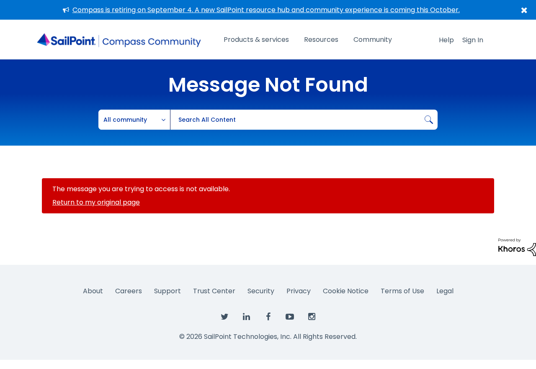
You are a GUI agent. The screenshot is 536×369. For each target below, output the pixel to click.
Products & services (256, 39)
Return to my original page (96, 202)
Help (446, 40)
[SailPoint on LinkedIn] (246, 317)
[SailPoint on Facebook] (268, 317)
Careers (128, 291)
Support (167, 291)
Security (260, 291)
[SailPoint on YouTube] (289, 317)
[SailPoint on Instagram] (311, 317)
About (93, 291)
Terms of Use (402, 291)
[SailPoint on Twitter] (224, 317)
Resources (321, 39)
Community (372, 39)
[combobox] (304, 120)
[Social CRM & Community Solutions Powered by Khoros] (517, 246)
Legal (445, 291)
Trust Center (214, 291)
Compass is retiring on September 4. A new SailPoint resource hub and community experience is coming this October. (266, 10)
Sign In (472, 40)
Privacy (298, 291)
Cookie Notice (345, 291)
